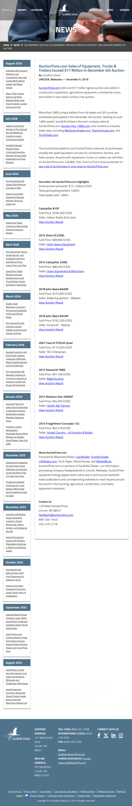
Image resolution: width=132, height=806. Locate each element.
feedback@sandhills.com (71, 754)
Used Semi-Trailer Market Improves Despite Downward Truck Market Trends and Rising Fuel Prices (16, 278)
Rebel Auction (55, 379)
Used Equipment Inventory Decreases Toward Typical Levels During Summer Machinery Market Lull (16, 696)
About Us (7, 10)
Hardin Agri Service (58, 405)
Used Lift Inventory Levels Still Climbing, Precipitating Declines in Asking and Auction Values (16, 544)
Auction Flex (68, 126)
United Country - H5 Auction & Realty (70, 432)
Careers (124, 10)
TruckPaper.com (48, 135)
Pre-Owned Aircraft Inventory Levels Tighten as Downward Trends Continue (16, 328)
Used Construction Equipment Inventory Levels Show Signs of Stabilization (16, 590)
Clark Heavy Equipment (61, 244)
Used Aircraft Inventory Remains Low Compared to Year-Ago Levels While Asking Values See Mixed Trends (17, 79)
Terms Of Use (15, 791)
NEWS (17, 45)
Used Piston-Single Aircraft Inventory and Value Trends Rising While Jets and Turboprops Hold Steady (17, 676)
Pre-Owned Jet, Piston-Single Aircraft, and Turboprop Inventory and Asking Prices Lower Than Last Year (17, 258)
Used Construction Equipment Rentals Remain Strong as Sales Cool (15, 199)
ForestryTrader (99, 457)
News (110, 10)
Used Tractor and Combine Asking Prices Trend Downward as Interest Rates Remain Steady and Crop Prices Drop (17, 642)
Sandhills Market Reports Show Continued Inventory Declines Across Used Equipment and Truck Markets (16, 154)
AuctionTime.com (49, 88)
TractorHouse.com (103, 130)
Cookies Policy (84, 795)
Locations (36, 10)
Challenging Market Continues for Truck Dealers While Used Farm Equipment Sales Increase (16, 488)
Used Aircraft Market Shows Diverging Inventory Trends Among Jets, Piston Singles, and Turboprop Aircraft (16, 523)
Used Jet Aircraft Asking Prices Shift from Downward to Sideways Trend (15, 574)
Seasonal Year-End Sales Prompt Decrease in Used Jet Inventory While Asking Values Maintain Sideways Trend (17, 412)
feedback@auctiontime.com (56, 515)
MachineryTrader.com (78, 130)
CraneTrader (82, 457)
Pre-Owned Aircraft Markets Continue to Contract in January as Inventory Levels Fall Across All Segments (16, 378)
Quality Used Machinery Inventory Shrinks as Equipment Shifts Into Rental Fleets (16, 310)
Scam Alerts (46, 791)
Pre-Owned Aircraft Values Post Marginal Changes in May (16, 184)
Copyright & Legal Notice (66, 791)
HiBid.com (83, 126)
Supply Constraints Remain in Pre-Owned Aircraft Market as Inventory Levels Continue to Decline (16, 132)
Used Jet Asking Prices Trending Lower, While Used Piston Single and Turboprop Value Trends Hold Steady (17, 621)
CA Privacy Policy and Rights (61, 795)
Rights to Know (87, 791)
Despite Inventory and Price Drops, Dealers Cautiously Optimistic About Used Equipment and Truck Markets (16, 358)
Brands (22, 10)
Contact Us (95, 10)
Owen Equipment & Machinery (65, 271)
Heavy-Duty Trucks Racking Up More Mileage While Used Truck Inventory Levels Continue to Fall (16, 100)
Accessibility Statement (105, 795)
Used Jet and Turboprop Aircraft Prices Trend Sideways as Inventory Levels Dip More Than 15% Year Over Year (17, 469)
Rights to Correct (106, 791)
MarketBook (103, 461)
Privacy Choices (37, 795)
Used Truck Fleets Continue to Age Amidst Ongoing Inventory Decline (17, 228)
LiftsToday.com (48, 461)
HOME (6, 45)
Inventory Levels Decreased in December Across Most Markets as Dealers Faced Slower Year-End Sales (17, 435)
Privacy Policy (30, 791)
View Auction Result (51, 222)
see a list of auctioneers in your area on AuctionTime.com (73, 166)
